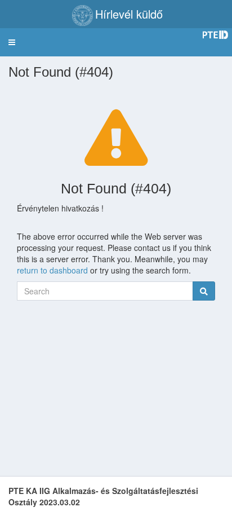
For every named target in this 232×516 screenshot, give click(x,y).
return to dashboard (52, 270)
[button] (12, 42)
